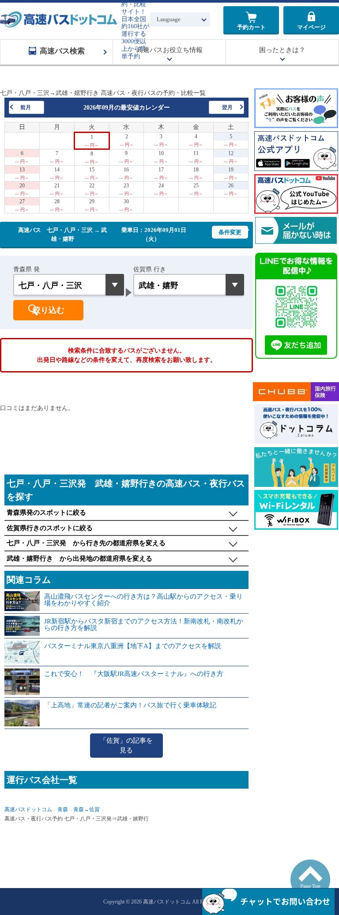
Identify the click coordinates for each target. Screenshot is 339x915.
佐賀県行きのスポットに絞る (50, 528)
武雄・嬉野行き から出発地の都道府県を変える (79, 558)
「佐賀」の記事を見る (126, 745)
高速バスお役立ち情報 (169, 49)
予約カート (251, 27)
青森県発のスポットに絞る (46, 512)
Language (169, 19)
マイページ (311, 27)
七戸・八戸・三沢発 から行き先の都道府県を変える (86, 543)
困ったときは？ (282, 49)
